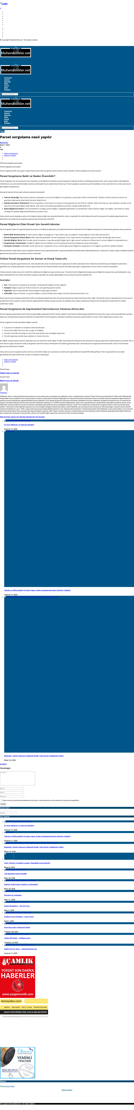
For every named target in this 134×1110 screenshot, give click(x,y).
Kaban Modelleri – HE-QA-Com (17, 906)
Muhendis (4, 142)
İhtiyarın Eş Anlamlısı (13, 895)
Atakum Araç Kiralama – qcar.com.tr (19, 917)
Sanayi (6, 14)
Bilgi (5, 22)
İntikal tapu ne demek (9, 373)
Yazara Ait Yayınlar (18, 417)
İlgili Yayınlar (5, 417)
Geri (1, 764)
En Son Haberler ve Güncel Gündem (19, 425)
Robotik (7, 16)
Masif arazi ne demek (9, 381)
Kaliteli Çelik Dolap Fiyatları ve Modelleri (21, 884)
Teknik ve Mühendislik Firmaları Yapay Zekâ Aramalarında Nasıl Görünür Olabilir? (37, 590)
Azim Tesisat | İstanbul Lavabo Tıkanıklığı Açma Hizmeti (27, 863)
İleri (5, 764)
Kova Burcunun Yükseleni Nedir (17, 927)
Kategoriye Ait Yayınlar (35, 417)
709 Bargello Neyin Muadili (15, 874)
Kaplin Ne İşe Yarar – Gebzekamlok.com (20, 949)
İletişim (7, 25)
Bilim (6, 18)
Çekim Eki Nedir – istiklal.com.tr (17, 938)
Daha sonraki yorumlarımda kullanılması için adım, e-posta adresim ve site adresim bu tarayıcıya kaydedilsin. (40, 800)
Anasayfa (7, 12)
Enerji (6, 20)
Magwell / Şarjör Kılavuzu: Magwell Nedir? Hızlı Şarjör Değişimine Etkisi (33, 756)
